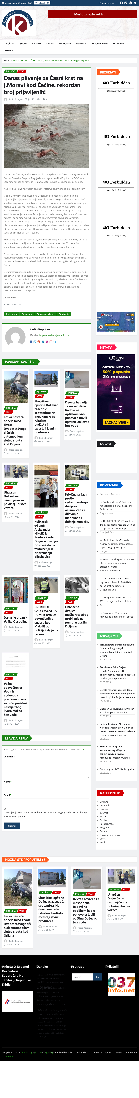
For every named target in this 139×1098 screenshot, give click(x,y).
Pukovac (58, 1021)
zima (50, 1033)
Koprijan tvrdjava (43, 1000)
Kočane (40, 1004)
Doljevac (44, 987)
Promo (8, 50)
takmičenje (42, 1029)
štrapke (44, 1037)
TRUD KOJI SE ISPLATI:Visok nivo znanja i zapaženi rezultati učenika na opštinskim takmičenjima (117, 525)
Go (97, 976)
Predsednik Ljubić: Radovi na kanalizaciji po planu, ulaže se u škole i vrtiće (116, 506)
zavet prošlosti (42, 1033)
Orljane (39, 1014)
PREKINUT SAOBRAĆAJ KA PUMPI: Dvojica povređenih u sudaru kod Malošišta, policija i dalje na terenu (46, 620)
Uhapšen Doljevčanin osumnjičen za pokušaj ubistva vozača (15, 500)
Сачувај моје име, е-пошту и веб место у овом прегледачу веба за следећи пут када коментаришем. (45, 814)
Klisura (60, 996)
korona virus (55, 1000)
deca (62, 982)
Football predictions (110, 570)
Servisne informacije (110, 835)
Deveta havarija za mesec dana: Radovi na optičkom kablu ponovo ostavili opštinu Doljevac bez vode (77, 413)
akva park (44, 975)
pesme (62, 1014)
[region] (121, 984)
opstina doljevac (47, 314)
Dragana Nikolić (108, 589)
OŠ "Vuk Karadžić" (51, 1014)
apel (38, 978)
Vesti (102, 842)
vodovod (63, 1029)
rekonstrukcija (49, 1025)
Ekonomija (65, 43)
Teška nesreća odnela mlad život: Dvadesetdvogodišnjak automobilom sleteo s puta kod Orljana (17, 925)
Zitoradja (56, 1033)
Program (104, 827)
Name (8, 781)
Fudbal (60, 988)
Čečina (62, 1033)
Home (7, 60)
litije (46, 1004)
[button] (121, 984)
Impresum (131, 1052)
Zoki (102, 605)
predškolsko (50, 1022)
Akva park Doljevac (57, 974)
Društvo (9, 43)
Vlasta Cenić (53, 1029)
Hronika (37, 43)
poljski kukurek (50, 1018)
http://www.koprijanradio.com (54, 335)
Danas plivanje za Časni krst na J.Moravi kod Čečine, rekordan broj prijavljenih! (51, 60)
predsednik (41, 1022)
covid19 (40, 982)
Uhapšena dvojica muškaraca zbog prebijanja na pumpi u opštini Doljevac (76, 616)
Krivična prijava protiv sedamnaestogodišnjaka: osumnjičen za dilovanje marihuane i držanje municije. (77, 507)
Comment (9, 756)
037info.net (8, 1056)
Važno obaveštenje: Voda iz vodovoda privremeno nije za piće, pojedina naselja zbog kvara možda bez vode (15, 699)
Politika (103, 820)
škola (39, 1037)
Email (7, 795)
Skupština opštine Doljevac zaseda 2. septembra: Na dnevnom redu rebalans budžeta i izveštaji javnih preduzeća (46, 416)
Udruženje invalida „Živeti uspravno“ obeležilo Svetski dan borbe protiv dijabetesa (116, 582)
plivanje (65, 314)
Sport (23, 43)
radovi (40, 1025)
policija (40, 1017)
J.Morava (28, 314)
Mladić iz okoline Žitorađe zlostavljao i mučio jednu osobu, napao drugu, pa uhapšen (116, 544)
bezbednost (54, 978)
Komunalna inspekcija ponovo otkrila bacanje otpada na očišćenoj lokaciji (117, 563)
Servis (50, 43)
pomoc (59, 1017)
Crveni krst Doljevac (52, 982)
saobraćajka (61, 1025)
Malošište (54, 1004)
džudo (54, 988)
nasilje (64, 1004)
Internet (118, 43)
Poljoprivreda (99, 43)
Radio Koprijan (16, 99)
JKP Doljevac (50, 996)
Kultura (81, 43)
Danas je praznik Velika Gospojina (15, 619)
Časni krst (12, 314)
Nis (38, 1010)
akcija (39, 975)
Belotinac (44, 978)
